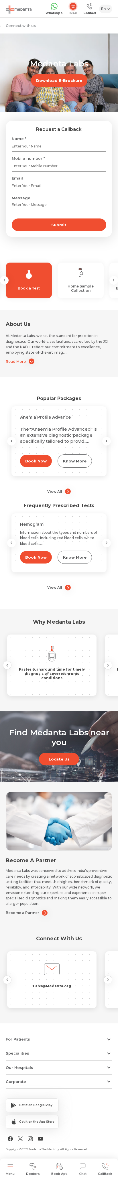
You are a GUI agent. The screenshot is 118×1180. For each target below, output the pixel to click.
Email (17, 178)
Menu (10, 1174)
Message (21, 198)
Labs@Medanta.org (52, 986)
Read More (16, 361)
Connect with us (21, 25)
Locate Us (59, 759)
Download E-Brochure (59, 80)
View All (54, 491)
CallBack (105, 1174)
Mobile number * (28, 158)
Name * (19, 138)
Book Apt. (59, 1174)
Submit (58, 224)
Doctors (33, 1174)
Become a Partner (22, 913)
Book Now (36, 461)
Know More (74, 461)
